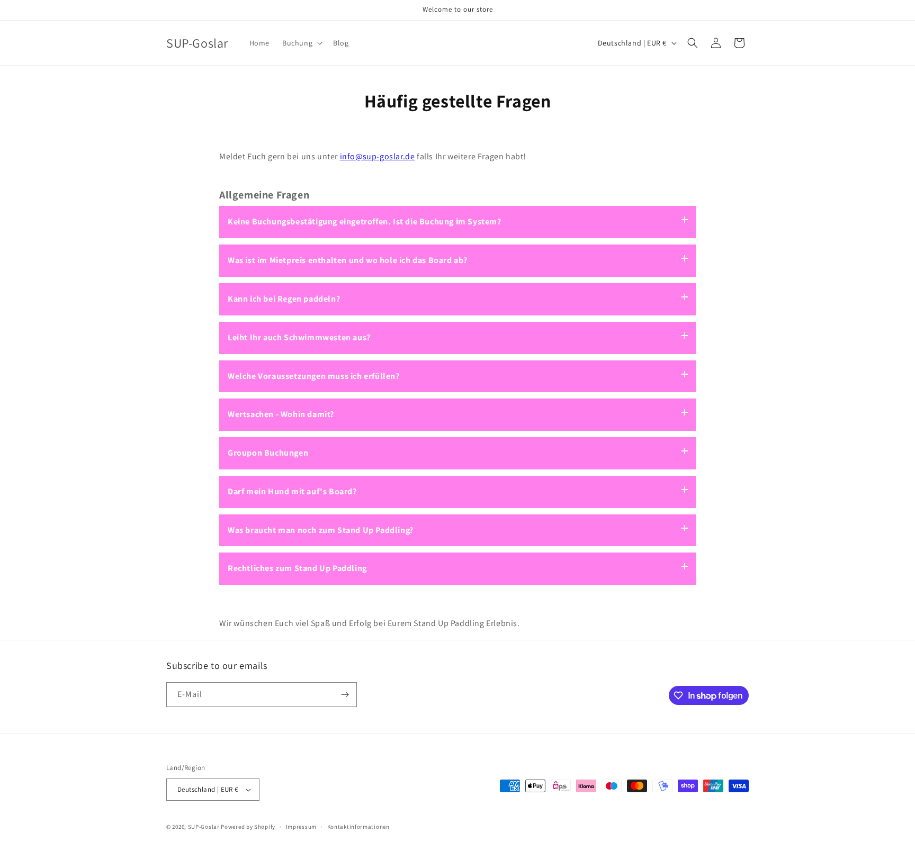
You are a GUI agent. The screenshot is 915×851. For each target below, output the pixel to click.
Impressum (301, 826)
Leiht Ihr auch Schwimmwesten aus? (299, 337)
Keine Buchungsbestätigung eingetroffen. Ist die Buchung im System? (364, 221)
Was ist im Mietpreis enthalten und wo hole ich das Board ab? (348, 260)
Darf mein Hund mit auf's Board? (292, 491)
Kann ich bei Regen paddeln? (284, 298)
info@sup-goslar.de (377, 156)
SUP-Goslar (204, 826)
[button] (301, 43)
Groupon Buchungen (268, 452)
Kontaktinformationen (358, 826)
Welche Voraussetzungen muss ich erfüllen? (314, 376)
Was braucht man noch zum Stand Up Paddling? (321, 530)
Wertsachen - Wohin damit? (281, 414)
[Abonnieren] (344, 694)
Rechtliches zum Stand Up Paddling (297, 568)
